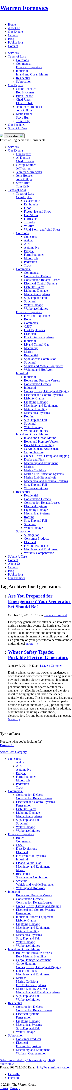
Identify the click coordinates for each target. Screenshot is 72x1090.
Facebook (14, 1077)
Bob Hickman (25, 92)
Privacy (15, 1088)
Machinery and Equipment (41, 405)
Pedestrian (30, 262)
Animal (28, 240)
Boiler (28, 319)
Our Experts (15, 31)
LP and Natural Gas (36, 344)
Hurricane (30, 218)
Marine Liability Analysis (40, 477)
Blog (11, 39)
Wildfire (29, 226)
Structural (30, 301)
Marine (28, 351)
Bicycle (29, 251)
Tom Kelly (23, 121)
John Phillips (24, 110)
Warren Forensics (24, 7)
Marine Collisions (35, 470)
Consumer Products (36, 538)
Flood (27, 208)
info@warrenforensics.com (54, 1067)
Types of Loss (17, 56)
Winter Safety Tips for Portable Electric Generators (38, 654)
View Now (7, 1063)
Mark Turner (24, 114)
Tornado (29, 222)
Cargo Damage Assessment (41, 448)
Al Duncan (23, 157)
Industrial (22, 70)
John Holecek (24, 175)
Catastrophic (24, 197)
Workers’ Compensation (31, 1053)
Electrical (30, 333)
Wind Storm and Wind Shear (42, 229)
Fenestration (23, 805)
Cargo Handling (34, 452)
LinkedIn (14, 1074)
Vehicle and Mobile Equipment (43, 366)
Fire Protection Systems (39, 337)
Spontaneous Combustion (40, 359)
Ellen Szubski (24, 103)
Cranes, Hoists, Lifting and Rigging (46, 391)
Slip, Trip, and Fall (28, 819)
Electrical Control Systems (40, 283)
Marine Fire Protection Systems (44, 474)
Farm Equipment (34, 254)
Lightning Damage (36, 290)
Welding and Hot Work (38, 369)
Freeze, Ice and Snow (37, 211)
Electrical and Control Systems (43, 394)
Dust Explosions (34, 330)
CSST (28, 326)
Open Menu (13, 136)
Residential (23, 78)
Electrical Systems (35, 506)
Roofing (29, 416)
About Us (14, 28)
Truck (27, 265)
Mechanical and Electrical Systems (46, 481)
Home (12, 24)
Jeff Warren (23, 168)
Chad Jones (23, 99)
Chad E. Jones (25, 161)
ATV (27, 244)
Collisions (22, 60)
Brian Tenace (24, 96)
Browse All (7, 745)
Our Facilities (16, 124)
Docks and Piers (34, 459)
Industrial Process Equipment (34, 917)
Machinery (31, 348)
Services (13, 52)
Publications (15, 42)
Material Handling (35, 409)
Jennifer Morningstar (29, 106)
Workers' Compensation (39, 553)
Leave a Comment (55, 615)
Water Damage (33, 305)
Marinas (29, 466)
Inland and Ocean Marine (32, 74)
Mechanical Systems (37, 294)
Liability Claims (34, 287)
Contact (13, 46)
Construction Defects (37, 276)
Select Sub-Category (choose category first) (27, 1060)
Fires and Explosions (29, 67)
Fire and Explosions (36, 545)
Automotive (31, 247)
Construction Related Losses (42, 279)
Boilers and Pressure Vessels (42, 380)
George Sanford (26, 164)
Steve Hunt (23, 117)
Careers (13, 35)
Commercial (23, 63)
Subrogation (23, 81)
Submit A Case (17, 128)
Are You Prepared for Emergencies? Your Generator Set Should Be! (39, 601)
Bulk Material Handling (39, 445)
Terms (4, 1088)
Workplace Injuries (36, 308)
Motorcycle (31, 258)
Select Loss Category (13, 752)
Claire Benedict (26, 88)
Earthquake (31, 204)
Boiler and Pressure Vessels (41, 441)
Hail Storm (31, 215)
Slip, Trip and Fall (35, 297)
